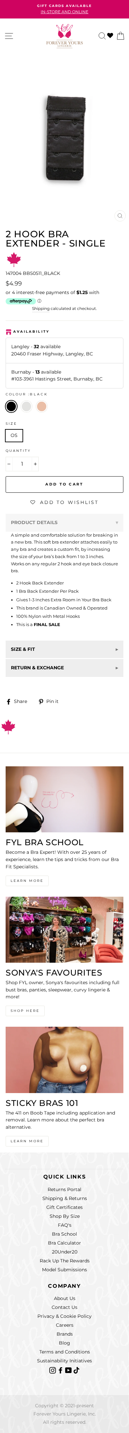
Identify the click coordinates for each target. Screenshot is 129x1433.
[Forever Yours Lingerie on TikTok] (76, 1369)
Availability (31, 331)
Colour (27, 394)
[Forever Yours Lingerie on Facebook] (61, 1369)
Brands (65, 1334)
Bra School (64, 1234)
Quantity (18, 451)
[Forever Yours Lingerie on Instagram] (53, 1369)
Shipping (41, 308)
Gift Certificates (64, 1207)
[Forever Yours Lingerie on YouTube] (69, 1369)
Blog (64, 1343)
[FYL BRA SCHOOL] (64, 799)
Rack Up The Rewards (65, 1261)
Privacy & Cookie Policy (64, 1316)
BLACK (11, 407)
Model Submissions (64, 1270)
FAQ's (64, 1225)
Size (11, 423)
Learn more (27, 1141)
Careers (64, 1325)
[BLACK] (28, 414)
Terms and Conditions (64, 1352)
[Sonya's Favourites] (64, 930)
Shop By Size (65, 1216)
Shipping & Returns (64, 1198)
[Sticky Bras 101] (64, 1060)
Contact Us (64, 1307)
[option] (64, 9)
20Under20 (64, 1252)
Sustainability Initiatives (64, 1361)
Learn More (27, 881)
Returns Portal (64, 1189)
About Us (64, 1298)
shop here (25, 1011)
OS (14, 435)
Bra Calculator (64, 1243)
